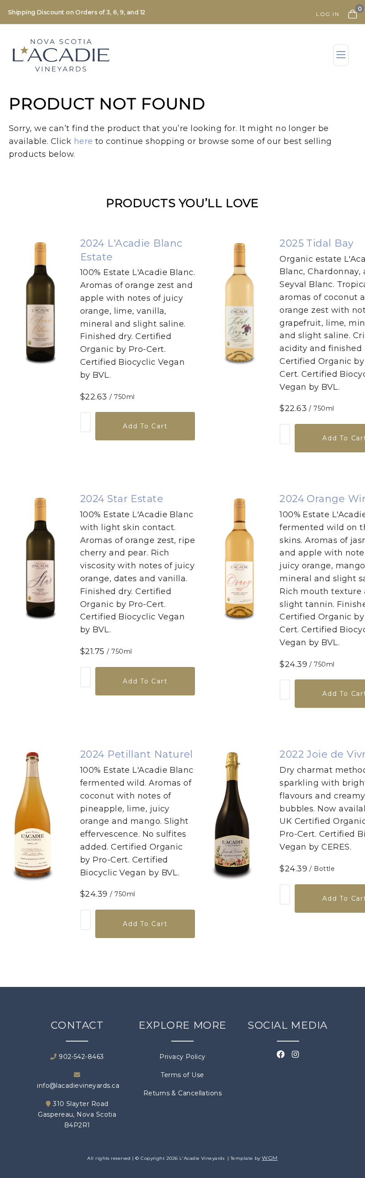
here (83, 141)
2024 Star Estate (121, 499)
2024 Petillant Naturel (136, 754)
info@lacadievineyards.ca (77, 1086)
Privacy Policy (182, 1057)
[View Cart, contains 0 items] (351, 8)
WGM (269, 1157)
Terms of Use (182, 1075)
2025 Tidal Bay (316, 243)
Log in (327, 14)
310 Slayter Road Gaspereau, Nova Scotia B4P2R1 (77, 1114)
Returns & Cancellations (182, 1093)
